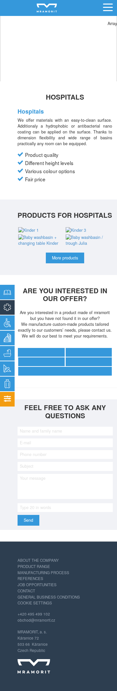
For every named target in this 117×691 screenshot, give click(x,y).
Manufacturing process (43, 572)
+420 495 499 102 (34, 613)
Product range (34, 566)
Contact (26, 590)
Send (28, 520)
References (30, 578)
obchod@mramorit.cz (36, 620)
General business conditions (49, 597)
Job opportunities (37, 584)
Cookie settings (35, 602)
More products (65, 258)
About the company (38, 560)
